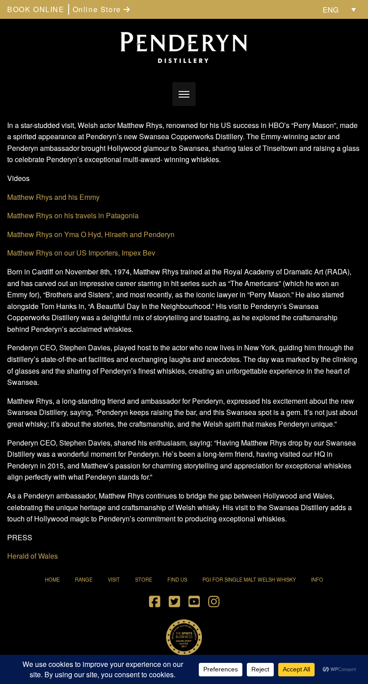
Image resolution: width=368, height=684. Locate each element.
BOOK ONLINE (36, 9)
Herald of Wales (32, 556)
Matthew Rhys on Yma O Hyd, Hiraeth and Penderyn (91, 234)
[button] (184, 94)
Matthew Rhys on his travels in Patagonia (73, 215)
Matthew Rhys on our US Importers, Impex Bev (81, 252)
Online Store (98, 9)
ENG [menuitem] (330, 9)
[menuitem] (339, 9)
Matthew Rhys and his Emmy (53, 197)
